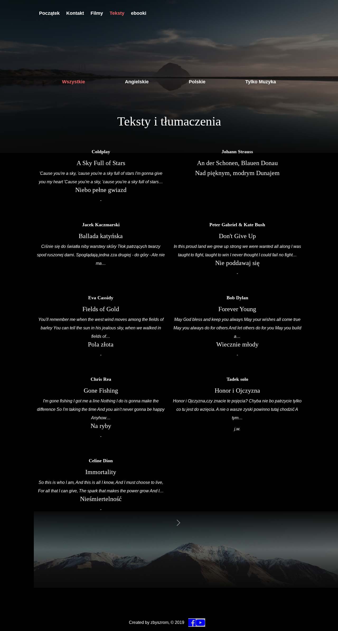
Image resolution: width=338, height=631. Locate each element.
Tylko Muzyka (260, 81)
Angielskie (137, 81)
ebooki (138, 13)
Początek (49, 13)
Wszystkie (73, 81)
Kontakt (75, 13)
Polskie (197, 81)
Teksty (117, 13)
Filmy (97, 13)
